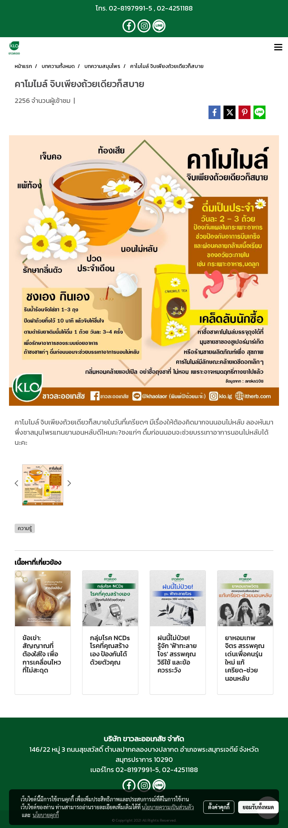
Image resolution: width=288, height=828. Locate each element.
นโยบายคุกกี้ (46, 814)
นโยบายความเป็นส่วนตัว (168, 807)
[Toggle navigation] (278, 47)
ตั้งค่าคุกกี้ (219, 807)
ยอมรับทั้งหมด (258, 807)
